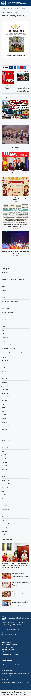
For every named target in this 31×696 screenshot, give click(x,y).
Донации (4, 290)
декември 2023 (5, 473)
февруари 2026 (5, 382)
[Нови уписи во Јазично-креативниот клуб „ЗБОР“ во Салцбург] (6, 594)
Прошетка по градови (7, 330)
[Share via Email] (24, 67)
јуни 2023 (4, 495)
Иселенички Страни (7, 308)
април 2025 (4, 418)
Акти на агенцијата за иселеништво (11, 276)
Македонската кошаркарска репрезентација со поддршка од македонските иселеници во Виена (20, 575)
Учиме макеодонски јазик (8, 348)
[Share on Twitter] (18, 67)
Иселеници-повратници (8, 305)
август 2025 (5, 404)
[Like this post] (11, 67)
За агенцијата (7, 642)
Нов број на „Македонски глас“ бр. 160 (15, 173)
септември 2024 (6, 444)
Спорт (3, 341)
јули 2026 (4, 364)
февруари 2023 (5, 509)
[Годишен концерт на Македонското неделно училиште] (15, 186)
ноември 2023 (5, 476)
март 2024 (4, 465)
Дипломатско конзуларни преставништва (14, 664)
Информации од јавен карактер (10, 301)
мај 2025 (4, 415)
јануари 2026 (5, 386)
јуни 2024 (4, 455)
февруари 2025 (5, 426)
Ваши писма (5, 283)
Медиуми (4, 326)
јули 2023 (4, 491)
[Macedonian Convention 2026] (15, 109)
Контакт (5, 651)
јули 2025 (4, 407)
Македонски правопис (8, 323)
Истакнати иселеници (7, 312)
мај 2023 (4, 498)
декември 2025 (5, 389)
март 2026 (4, 378)
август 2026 (5, 360)
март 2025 (4, 422)
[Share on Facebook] (15, 67)
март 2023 (4, 505)
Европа (3, 294)
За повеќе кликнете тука (8, 60)
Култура (4, 319)
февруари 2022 (5, 524)
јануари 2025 (5, 429)
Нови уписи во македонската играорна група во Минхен (20, 583)
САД (3, 334)
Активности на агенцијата (10, 644)
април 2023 (4, 502)
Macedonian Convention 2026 (15, 121)
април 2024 (4, 462)
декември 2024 (5, 433)
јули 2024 (4, 451)
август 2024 (5, 447)
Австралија (5, 272)
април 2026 (4, 375)
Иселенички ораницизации (10, 654)
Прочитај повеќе (22, 694)
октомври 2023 (5, 480)
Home (3, 8)
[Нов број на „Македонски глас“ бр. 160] (15, 161)
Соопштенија (5, 337)
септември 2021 (6, 527)
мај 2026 (4, 371)
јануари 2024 (5, 469)
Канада (3, 315)
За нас (3, 297)
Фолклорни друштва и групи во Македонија (13, 352)
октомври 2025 (5, 396)
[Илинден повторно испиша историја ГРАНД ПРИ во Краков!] (15, 240)
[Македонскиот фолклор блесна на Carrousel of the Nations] (15, 134)
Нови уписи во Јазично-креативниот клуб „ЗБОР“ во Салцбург (20, 592)
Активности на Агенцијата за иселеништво (13, 279)
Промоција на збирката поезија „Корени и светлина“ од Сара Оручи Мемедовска (20, 602)
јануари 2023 (5, 513)
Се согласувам (12, 694)
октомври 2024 (5, 440)
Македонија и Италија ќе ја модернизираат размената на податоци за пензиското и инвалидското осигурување (15, 565)
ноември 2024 (5, 436)
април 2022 (4, 520)
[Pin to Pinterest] (21, 67)
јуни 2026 (4, 367)
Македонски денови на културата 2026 (11, 687)
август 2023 (5, 487)
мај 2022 (4, 516)
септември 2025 (6, 400)
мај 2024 (4, 458)
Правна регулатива (8, 649)
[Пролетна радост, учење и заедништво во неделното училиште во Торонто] (15, 213)
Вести (3, 286)
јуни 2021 (4, 534)
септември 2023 (6, 484)
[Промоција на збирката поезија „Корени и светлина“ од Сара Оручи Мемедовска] (6, 603)
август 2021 (5, 531)
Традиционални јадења (8, 345)
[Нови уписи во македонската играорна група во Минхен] (6, 585)
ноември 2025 (5, 393)
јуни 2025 (4, 411)
